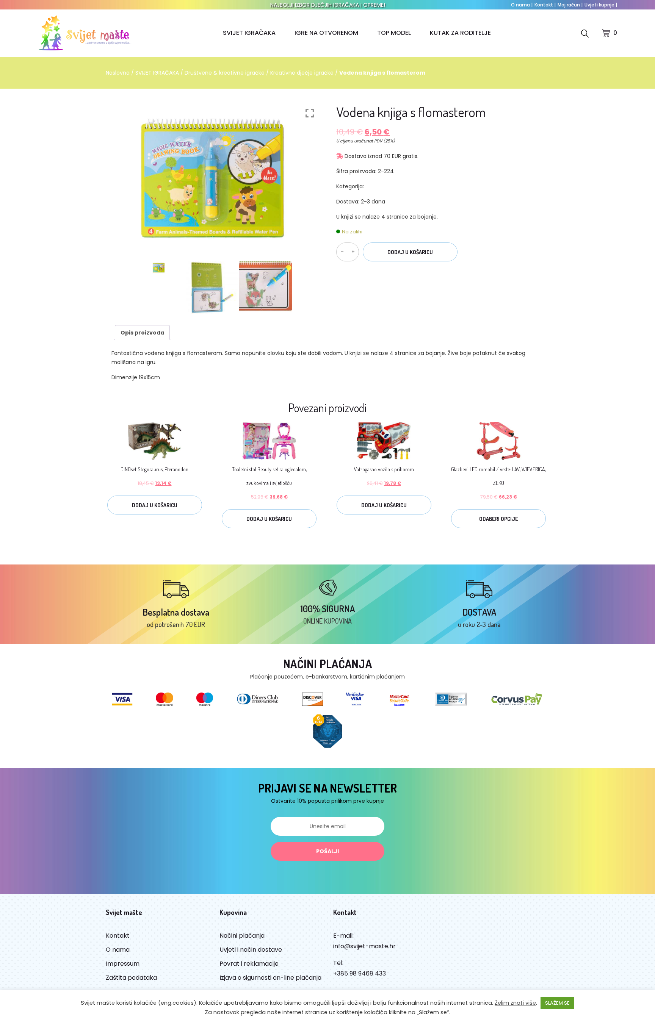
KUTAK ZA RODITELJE (460, 32)
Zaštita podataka (131, 977)
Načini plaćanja (242, 935)
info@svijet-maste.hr (364, 946)
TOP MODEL (394, 32)
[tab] (142, 332)
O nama (522, 5)
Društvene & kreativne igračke (225, 73)
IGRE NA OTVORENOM (326, 32)
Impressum (122, 963)
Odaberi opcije (498, 519)
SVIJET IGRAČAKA (249, 32)
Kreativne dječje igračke (302, 73)
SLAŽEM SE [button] (557, 1003)
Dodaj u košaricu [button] (154, 505)
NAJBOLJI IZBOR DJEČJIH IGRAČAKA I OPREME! (327, 5)
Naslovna (118, 73)
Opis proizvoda (142, 332)
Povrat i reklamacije (249, 963)
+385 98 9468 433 (359, 973)
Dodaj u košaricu (410, 252)
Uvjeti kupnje (600, 5)
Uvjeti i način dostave (250, 949)
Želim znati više (515, 1002)
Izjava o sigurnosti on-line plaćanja (270, 977)
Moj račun (570, 5)
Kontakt (545, 5)
